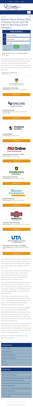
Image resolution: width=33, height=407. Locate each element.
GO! (16, 46)
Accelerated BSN (6, 348)
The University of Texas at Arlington (14, 245)
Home (7, 401)
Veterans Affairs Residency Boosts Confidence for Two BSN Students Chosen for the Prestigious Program (16, 379)
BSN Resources (7, 345)
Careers (4, 361)
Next (31, 17)
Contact (17, 1)
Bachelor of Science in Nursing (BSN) (19, 89)
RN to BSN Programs (7, 351)
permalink (11, 338)
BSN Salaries (5, 364)
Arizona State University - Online (13, 154)
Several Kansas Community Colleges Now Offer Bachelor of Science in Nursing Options (16, 390)
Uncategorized (18, 335)
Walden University (9, 198)
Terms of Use (24, 401)
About (10, 1)
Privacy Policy (17, 401)
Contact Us (12, 401)
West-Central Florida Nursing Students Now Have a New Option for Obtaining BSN (16, 384)
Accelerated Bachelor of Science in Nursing (20, 224)
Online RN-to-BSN (15, 135)
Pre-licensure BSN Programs (9, 358)
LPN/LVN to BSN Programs (8, 355)
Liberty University (8, 110)
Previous (3, 17)
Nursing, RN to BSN (15, 156)
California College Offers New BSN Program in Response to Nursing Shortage (16, 395)
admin (13, 53)
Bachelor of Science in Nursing (17, 178)
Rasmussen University (10, 177)
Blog (22, 1)
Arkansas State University (11, 222)
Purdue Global (7, 134)
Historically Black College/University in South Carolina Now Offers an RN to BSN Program (16, 374)
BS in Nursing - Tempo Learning (18, 200)
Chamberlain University (10, 88)
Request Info (16, 94)
